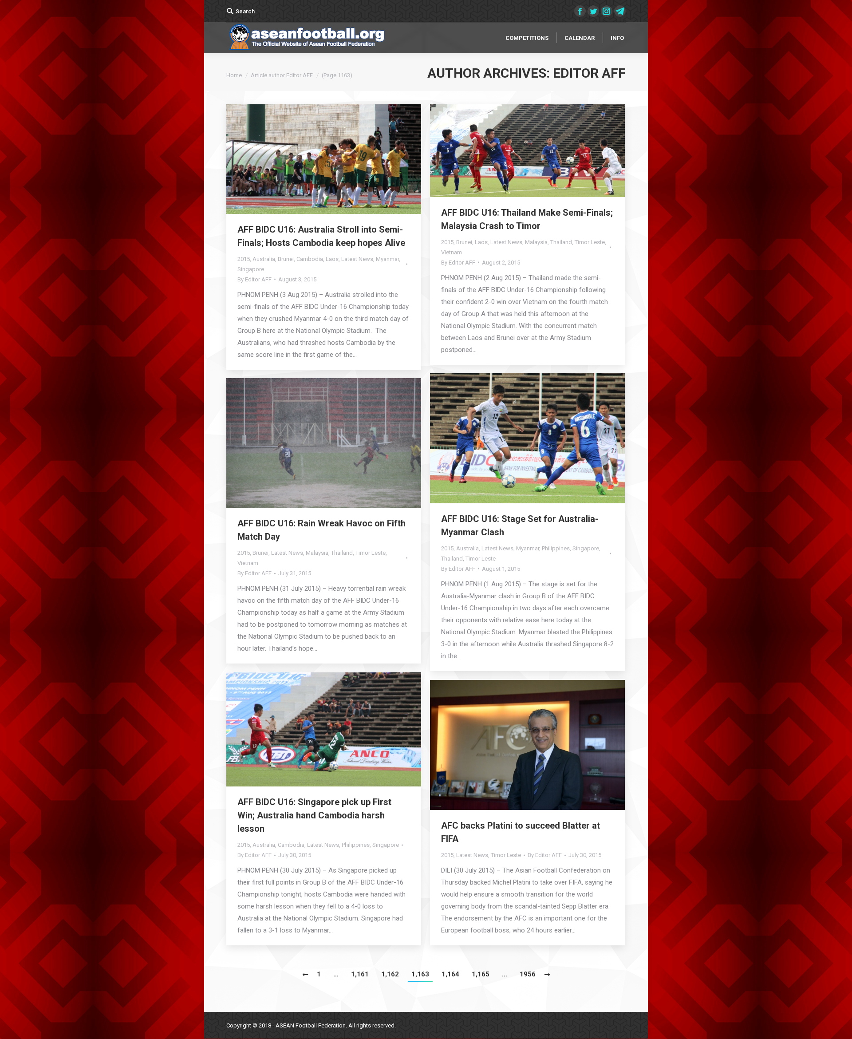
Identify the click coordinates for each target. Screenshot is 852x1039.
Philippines (556, 548)
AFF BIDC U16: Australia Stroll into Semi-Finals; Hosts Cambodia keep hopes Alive (321, 236)
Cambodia (309, 259)
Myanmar (387, 259)
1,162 (390, 974)
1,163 (420, 974)
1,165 (480, 974)
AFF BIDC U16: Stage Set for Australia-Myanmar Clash (520, 525)
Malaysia (536, 242)
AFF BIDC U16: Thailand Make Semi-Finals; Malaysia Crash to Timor (527, 219)
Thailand (561, 242)
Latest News (357, 259)
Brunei (286, 259)
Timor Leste (590, 242)
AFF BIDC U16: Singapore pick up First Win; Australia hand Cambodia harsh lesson (314, 815)
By (254, 279)
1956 (528, 974)
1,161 (360, 974)
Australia (263, 259)
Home (234, 75)
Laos (332, 259)
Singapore (250, 269)
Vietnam (451, 252)
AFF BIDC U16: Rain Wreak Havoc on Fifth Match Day (321, 530)
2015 (243, 259)
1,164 (450, 974)
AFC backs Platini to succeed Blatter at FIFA (520, 832)
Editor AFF (589, 73)
